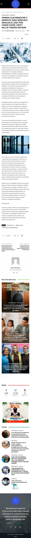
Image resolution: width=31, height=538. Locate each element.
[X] (17, 272)
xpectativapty (10, 30)
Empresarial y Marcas (18, 12)
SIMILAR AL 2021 (19, 225)
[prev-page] (3, 377)
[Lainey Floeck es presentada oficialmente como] (6, 481)
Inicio (3, 12)
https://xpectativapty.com (15, 269)
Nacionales (15, 331)
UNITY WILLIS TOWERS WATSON (9, 227)
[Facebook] (14, 272)
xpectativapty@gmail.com (18, 523)
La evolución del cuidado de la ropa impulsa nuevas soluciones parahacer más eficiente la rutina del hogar (15, 307)
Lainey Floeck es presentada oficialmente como (19, 482)
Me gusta (6, 389)
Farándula (14, 478)
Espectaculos (8, 12)
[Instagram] (15, 527)
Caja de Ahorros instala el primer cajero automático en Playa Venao (23, 247)
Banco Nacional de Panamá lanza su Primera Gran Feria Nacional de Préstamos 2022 (8, 248)
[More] (22, 38)
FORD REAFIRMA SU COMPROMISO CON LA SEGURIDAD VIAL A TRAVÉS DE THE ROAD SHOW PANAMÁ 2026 (20, 471)
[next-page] (5, 377)
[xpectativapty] (3, 31)
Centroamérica (10, 225)
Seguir (15, 389)
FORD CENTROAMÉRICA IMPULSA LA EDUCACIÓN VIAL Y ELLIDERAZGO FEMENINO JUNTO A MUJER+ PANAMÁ (15, 368)
